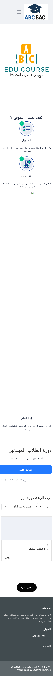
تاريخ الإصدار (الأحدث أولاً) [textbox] (25, 506)
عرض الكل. (21, 498)
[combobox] (19, 506)
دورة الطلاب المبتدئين (30, 450)
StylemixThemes (42, 670)
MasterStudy (32, 666)
